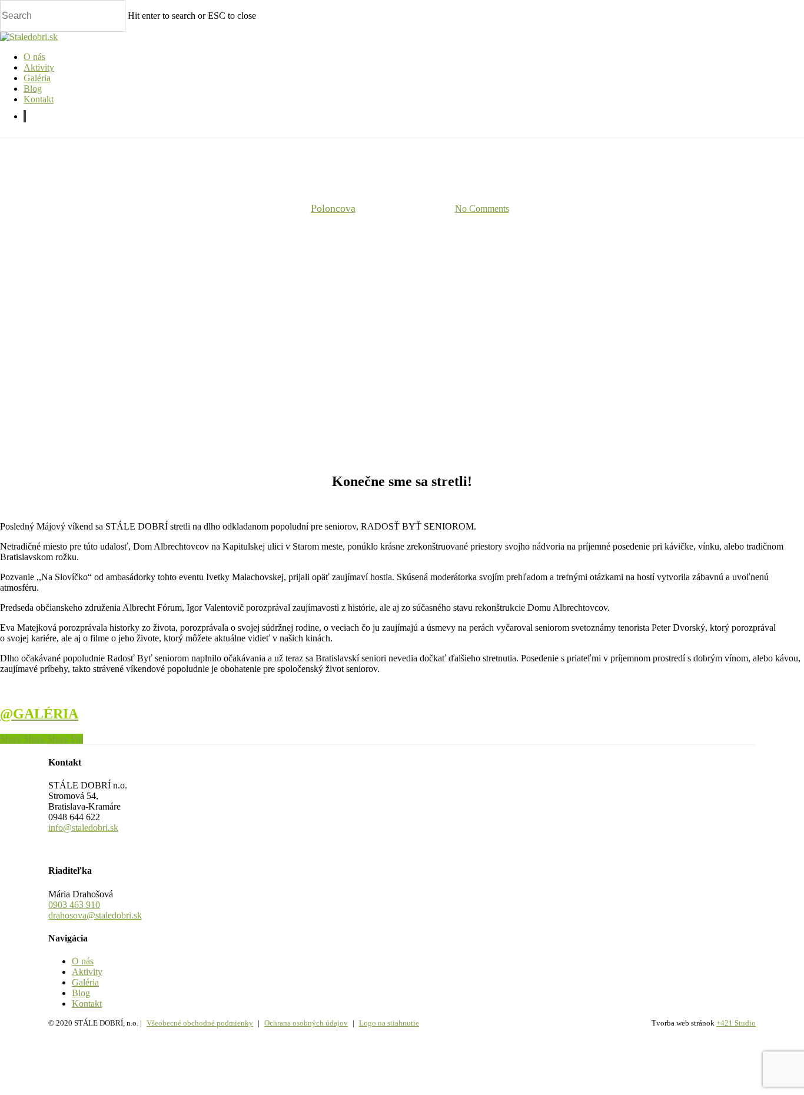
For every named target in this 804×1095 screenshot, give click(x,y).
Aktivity (87, 972)
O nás (83, 961)
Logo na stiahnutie (389, 1023)
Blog (81, 993)
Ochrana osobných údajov (306, 1023)
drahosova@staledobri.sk (95, 915)
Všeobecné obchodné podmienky (200, 1023)
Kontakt (87, 1004)
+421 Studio (736, 1023)
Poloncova (333, 208)
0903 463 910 (74, 905)
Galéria (85, 982)
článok (402, 148)
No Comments (482, 209)
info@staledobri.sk (83, 828)
